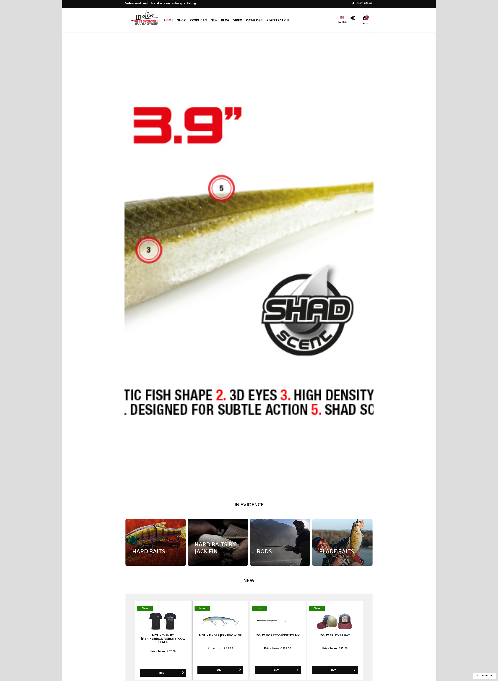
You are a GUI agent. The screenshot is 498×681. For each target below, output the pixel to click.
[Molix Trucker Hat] (335, 621)
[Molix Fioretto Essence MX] (278, 621)
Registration (278, 20)
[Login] (353, 19)
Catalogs (254, 20)
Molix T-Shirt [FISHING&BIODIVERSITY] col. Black (163, 639)
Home (168, 20)
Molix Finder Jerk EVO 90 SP (220, 635)
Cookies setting (484, 676)
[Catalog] (249, 264)
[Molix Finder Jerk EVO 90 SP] (220, 621)
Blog (225, 20)
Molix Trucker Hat (335, 635)
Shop (181, 20)
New (214, 20)
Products (198, 20)
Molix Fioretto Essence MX (278, 635)
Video (237, 20)
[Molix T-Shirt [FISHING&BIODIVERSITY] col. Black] (163, 621)
